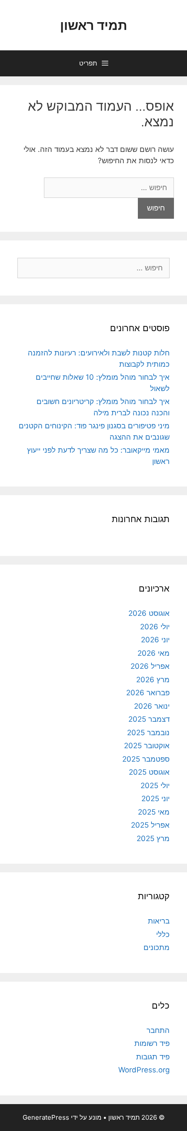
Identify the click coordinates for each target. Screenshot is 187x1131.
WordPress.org (144, 1069)
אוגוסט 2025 (149, 772)
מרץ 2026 (153, 679)
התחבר (158, 1030)
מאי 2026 (153, 653)
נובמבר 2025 (148, 732)
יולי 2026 (155, 626)
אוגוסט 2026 (149, 613)
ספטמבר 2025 (146, 759)
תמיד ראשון (93, 25)
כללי (163, 934)
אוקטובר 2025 (147, 745)
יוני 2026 (155, 639)
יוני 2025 (155, 798)
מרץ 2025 (153, 838)
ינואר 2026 (152, 706)
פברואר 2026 (148, 692)
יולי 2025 (155, 785)
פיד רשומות (152, 1043)
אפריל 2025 (150, 825)
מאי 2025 (154, 812)
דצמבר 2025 (149, 719)
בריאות (159, 921)
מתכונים (157, 947)
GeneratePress (46, 1117)
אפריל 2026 (150, 666)
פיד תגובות (153, 1056)
